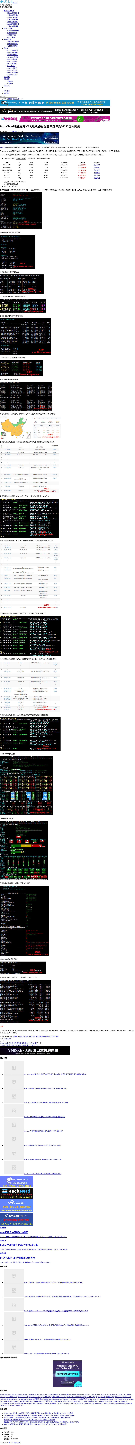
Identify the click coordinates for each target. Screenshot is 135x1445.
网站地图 (17, 1442)
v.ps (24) (41, 1397)
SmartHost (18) (13, 1399)
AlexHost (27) (15, 1397)
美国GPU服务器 (12, 26)
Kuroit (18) (5, 1399)
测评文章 (7, 77)
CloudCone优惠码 (12, 57)
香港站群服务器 (12, 44)
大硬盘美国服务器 (13, 24)
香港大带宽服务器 (13, 41)
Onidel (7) (113, 1403)
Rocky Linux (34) (91, 1394)
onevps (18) (21, 1399)
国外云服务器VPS (13, 30)
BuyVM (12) (78, 1401)
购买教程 (10, 83)
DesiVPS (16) (77, 1399)
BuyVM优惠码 (12, 63)
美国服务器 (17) (39, 1399)
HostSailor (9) (34, 1403)
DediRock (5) (12, 1405)
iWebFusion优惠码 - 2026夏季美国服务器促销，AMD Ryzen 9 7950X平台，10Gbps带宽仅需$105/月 (35, 1424)
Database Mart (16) (104, 1399)
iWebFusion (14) (16, 1401)
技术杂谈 (7, 85)
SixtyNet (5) (19, 1405)
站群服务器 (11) (94, 1401)
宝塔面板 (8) (73, 1403)
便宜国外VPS (11, 35)
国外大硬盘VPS (12, 33)
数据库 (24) (48, 1397)
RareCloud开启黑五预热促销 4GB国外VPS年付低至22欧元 (42, 1174)
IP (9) (40, 1403)
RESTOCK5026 (21, 158)
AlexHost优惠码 (12, 74)
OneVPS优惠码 (12, 68)
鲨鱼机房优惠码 (12, 55)
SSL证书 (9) (26, 1403)
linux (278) (3, 1394)
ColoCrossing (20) (120, 1397)
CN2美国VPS (11, 37)
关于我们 (7, 91)
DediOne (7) (106, 1403)
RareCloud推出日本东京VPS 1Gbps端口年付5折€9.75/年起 (42, 1145)
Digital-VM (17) (48, 1399)
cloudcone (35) (82, 1394)
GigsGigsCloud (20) (101, 1397)
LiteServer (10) (110, 1401)
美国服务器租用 (9, 11)
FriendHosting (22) (63, 1397)
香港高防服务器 (12, 46)
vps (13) (33, 1401)
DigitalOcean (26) (34, 1397)
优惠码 (6, 48)
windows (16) (114, 1399)
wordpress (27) (6, 1397)
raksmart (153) (10, 1394)
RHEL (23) (55, 1397)
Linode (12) (85, 1401)
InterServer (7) (81, 1403)
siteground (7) (89, 1403)
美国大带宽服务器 (13, 13)
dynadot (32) (115, 1394)
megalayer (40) (49, 1394)
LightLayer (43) (40, 1394)
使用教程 (10, 81)
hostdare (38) (65, 1394)
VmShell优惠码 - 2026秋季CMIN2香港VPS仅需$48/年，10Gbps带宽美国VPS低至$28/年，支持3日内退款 (37, 1417)
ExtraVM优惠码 (12, 61)
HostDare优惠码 (12, 70)
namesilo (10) (119, 1401)
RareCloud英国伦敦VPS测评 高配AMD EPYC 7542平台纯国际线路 (45, 1088)
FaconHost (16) (122, 1399)
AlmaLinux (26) (24, 1397)
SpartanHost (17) (58, 1399)
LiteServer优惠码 (12, 72)
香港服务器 (7, 39)
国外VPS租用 (8, 28)
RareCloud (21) (91, 1397)
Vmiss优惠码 (11, 66)
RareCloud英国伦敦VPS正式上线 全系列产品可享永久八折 (42, 1159)
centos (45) (32, 1394)
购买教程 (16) (85, 1399)
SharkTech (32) (107, 1394)
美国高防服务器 (12, 19)
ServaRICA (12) (59, 1401)
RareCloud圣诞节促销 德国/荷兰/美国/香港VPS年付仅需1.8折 (43, 1131)
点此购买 (97, 165)
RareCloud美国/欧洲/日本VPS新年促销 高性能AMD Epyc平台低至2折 (46, 1102)
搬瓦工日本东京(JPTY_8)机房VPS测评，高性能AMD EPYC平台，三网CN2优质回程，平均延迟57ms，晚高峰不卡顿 (41, 1422)
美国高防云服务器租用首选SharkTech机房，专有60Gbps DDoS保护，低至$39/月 (29, 1420)
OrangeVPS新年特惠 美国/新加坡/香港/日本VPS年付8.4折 (18, 1043)
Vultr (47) (26, 1394)
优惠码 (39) (57, 1394)
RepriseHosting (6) (121, 1403)
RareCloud (3, 147)
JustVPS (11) (102, 1401)
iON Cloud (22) (82, 1397)
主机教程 (7, 79)
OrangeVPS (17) (68, 1399)
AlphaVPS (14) (6, 1401)
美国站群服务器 (12, 15)
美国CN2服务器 (12, 17)
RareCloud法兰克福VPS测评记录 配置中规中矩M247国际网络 (38, 1036)
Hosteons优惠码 (12, 59)
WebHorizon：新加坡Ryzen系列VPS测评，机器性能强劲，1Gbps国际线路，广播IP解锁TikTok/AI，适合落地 (38, 1413)
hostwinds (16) (94, 1399)
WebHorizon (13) (41, 1401)
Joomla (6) (5, 1405)
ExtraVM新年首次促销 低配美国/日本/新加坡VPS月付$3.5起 (19, 1045)
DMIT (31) (122, 1394)
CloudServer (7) (98, 1403)
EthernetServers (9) (17, 1403)
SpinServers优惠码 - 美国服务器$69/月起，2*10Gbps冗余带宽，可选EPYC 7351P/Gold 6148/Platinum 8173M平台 (39, 1415)
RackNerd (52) (19, 1394)
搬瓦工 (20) (111, 1397)
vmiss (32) (100, 1394)
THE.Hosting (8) (46, 1403)
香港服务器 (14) (26, 1401)
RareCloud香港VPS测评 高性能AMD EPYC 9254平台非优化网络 (44, 1117)
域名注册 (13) (50, 1401)
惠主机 (15, 2)
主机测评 (16, 99)
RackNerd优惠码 (12, 52)
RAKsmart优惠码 (12, 50)
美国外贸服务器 (12, 22)
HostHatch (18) (29, 1399)
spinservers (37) (73, 1394)
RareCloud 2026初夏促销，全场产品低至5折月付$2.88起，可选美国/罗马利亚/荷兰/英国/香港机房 (55, 1074)
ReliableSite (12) (69, 1401)
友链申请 (7, 93)
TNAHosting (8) (64, 1403)
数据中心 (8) (55, 1403)
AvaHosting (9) (6, 1403)
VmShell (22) (73, 1397)
